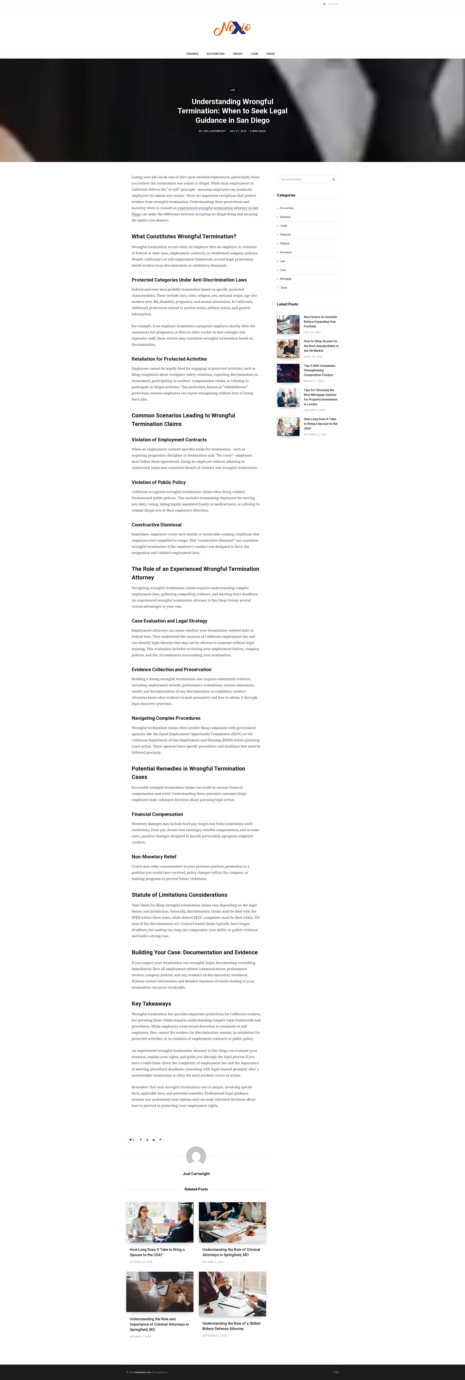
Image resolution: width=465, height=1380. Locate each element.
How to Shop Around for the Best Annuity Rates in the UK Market (321, 345)
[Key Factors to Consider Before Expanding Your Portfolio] (290, 324)
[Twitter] (108, 197)
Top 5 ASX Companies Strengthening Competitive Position (319, 370)
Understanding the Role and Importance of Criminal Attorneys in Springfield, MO (159, 1324)
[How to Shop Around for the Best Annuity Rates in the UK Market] (290, 348)
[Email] (108, 226)
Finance (192, 53)
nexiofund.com (142, 1372)
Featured (285, 234)
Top (336, 1372)
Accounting (216, 53)
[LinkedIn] (108, 216)
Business (285, 216)
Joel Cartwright (214, 131)
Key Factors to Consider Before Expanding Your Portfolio (320, 321)
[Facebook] (108, 187)
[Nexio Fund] (232, 28)
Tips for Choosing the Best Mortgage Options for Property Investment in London (320, 397)
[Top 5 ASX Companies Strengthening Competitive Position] (290, 373)
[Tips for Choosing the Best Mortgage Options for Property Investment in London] (290, 400)
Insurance (286, 252)
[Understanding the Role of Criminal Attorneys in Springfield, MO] (232, 1222)
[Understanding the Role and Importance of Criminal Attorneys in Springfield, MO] (159, 1292)
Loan (254, 53)
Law (232, 90)
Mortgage (286, 278)
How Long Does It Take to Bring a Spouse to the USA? (320, 423)
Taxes (270, 53)
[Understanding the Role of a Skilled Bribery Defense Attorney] (232, 1294)
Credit (238, 53)
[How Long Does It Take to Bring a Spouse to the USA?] (159, 1222)
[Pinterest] (108, 206)
